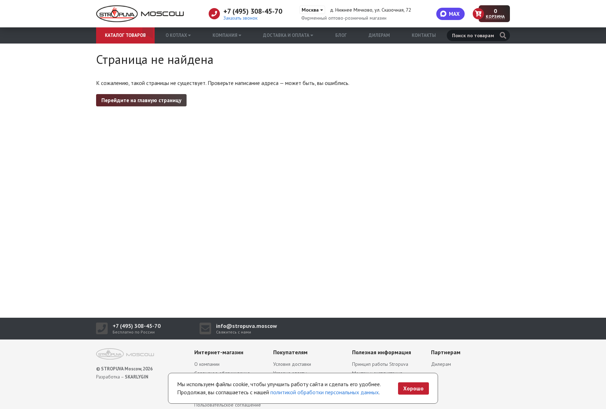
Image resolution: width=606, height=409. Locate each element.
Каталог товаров (125, 35)
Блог (341, 35)
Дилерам (379, 35)
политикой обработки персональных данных (324, 392)
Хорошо (413, 388)
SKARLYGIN (136, 377)
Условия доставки (292, 364)
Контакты (424, 35)
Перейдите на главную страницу (141, 100)
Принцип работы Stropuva (380, 364)
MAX (454, 14)
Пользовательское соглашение (227, 405)
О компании (207, 364)
